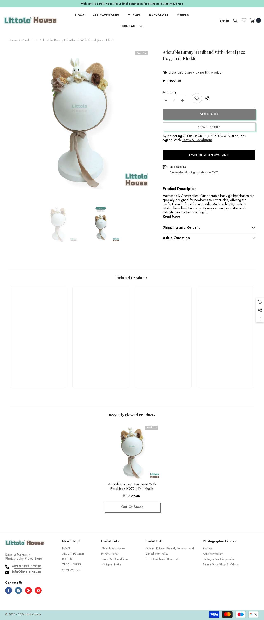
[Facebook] (8, 590)
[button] (209, 154)
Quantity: (170, 92)
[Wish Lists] (244, 20)
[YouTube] (38, 590)
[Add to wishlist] (197, 98)
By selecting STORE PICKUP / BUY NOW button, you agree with (204, 138)
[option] (132, 3)
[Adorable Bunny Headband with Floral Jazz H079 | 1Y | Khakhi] (132, 451)
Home (12, 40)
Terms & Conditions (197, 140)
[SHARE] (205, 98)
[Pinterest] (28, 590)
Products (28, 40)
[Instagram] (18, 590)
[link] (38, 369)
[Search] (235, 20)
